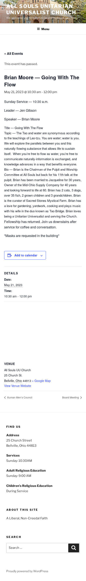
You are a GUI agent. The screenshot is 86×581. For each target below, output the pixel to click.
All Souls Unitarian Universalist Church (41, 9)
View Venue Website (17, 386)
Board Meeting (71, 397)
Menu (45, 29)
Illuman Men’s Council (19, 397)
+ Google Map (41, 381)
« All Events (13, 53)
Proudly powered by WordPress (27, 571)
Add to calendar (25, 255)
